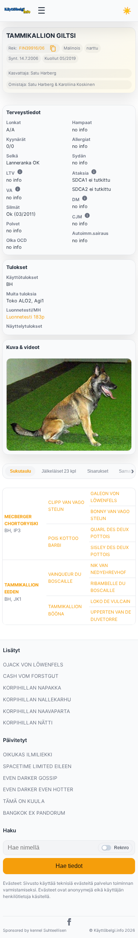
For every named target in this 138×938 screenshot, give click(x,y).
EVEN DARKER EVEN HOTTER (38, 789)
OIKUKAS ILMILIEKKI (27, 754)
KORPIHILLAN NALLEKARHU (37, 699)
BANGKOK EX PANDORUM (34, 813)
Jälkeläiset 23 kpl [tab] (59, 471)
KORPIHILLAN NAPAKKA (32, 688)
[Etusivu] (18, 10)
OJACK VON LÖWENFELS (33, 665)
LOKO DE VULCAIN (110, 601)
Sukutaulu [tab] (20, 471)
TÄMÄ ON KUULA (24, 801)
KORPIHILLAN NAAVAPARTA (36, 711)
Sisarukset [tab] (97, 471)
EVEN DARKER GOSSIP (30, 778)
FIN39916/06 (32, 48)
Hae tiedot (69, 866)
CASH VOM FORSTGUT (31, 676)
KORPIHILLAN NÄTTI (28, 723)
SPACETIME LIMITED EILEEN (37, 766)
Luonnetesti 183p (25, 317)
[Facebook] (69, 923)
